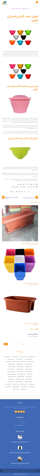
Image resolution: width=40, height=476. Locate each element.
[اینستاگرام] (18, 412)
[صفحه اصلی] (28, 8)
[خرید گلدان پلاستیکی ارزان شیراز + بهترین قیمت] (20, 459)
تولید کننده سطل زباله (24, 356)
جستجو (6, 344)
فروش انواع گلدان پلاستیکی (21, 374)
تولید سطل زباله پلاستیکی (31, 356)
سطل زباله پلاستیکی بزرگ (20, 366)
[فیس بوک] (24, 412)
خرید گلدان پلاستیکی (8, 361)
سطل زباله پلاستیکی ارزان (11, 364)
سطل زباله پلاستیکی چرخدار (11, 371)
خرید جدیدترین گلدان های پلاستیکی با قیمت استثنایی (20, 452)
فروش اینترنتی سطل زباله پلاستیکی (11, 374)
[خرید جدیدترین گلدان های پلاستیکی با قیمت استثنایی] (20, 448)
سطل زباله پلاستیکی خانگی (11, 366)
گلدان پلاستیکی (20, 184)
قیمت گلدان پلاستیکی (15, 384)
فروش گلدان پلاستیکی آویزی (15, 186)
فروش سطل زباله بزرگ (29, 376)
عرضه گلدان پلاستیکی (30, 374)
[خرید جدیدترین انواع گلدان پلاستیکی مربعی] (20, 437)
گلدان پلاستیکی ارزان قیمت (24, 386)
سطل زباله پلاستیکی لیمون (20, 369)
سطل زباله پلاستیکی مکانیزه (28, 371)
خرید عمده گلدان (23, 361)
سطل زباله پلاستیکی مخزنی (11, 369)
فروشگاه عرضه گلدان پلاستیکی (19, 379)
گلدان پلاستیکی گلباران (16, 389)
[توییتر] (21, 412)
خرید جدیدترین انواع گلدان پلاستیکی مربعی (20, 442)
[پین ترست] (16, 412)
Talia (34, 184)
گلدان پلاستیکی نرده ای (8, 386)
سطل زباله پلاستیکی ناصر (20, 371)
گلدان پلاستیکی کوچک (24, 389)
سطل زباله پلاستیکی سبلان (28, 369)
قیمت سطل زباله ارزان (11, 381)
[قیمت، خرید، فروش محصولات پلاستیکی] (4, 2)
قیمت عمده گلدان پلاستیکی (23, 384)
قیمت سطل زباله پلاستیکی (31, 384)
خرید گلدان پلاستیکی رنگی (28, 364)
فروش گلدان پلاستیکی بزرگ (28, 381)
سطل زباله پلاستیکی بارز (28, 366)
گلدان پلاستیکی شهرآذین (16, 386)
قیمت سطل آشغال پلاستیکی (19, 381)
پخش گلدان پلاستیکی (7, 384)
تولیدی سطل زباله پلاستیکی (28, 359)
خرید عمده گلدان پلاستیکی (16, 361)
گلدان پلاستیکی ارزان (32, 386)
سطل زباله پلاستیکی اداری (19, 364)
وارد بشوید (29, 336)
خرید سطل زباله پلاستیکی (31, 361)
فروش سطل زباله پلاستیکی (20, 376)
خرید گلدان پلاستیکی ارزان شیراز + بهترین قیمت (20, 463)
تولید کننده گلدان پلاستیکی (15, 356)
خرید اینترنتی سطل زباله (11, 359)
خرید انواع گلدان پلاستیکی (19, 359)
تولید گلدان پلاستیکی (7, 356)
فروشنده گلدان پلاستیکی (28, 379)
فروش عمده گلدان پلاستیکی (31, 186)
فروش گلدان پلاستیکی (23, 186)
